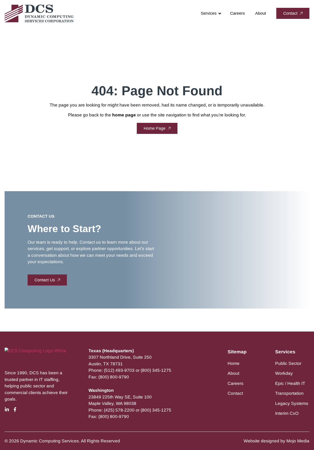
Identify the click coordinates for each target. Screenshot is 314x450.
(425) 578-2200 (119, 410)
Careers (237, 13)
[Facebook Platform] (15, 409)
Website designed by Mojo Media (276, 440)
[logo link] (39, 13)
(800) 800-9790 (113, 377)
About (260, 13)
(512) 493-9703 (119, 370)
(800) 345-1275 (156, 370)
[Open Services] (220, 13)
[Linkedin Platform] (7, 409)
